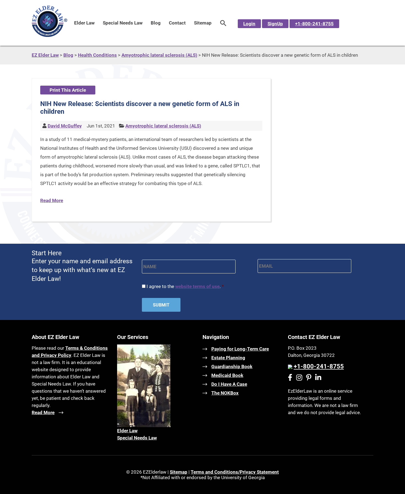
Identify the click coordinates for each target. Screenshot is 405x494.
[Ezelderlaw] (49, 35)
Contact (177, 23)
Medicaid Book (227, 375)
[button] (223, 23)
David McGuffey (65, 126)
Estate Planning (228, 357)
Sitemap (203, 23)
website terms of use (197, 286)
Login (249, 23)
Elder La (125, 430)
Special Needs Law (122, 23)
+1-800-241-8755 (314, 23)
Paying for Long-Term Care (240, 349)
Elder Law (84, 23)
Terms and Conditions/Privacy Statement (235, 472)
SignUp (275, 23)
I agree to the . (185, 286)
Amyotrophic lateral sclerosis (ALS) (163, 126)
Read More (51, 200)
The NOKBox (225, 393)
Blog (156, 23)
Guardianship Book (231, 366)
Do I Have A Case (229, 384)
